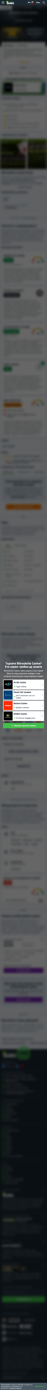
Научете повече (15, 1388)
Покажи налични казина (25, 725)
